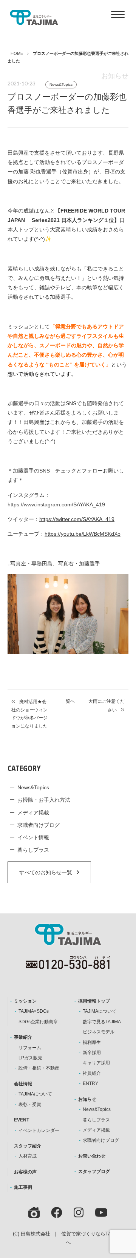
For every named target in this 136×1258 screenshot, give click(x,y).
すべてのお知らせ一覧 (45, 872)
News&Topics (61, 84)
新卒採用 (92, 1052)
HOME (17, 53)
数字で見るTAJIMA (102, 1021)
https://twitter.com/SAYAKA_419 (76, 519)
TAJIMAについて (35, 1094)
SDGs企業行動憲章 (38, 1021)
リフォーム (30, 1047)
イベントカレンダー (39, 1130)
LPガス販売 (30, 1057)
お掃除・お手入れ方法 (43, 800)
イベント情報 (33, 837)
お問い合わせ (91, 1156)
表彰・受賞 (30, 1104)
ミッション (25, 1001)
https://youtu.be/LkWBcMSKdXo (83, 534)
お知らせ (87, 1099)
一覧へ (68, 701)
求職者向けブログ (38, 825)
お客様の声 (25, 1171)
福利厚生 (92, 1042)
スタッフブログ (94, 1171)
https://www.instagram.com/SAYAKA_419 (56, 504)
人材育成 (28, 1156)
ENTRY (90, 1083)
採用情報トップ (94, 1001)
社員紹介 (92, 1073)
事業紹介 (23, 1037)
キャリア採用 (96, 1062)
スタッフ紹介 (27, 1146)
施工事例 (23, 1187)
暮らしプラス (33, 850)
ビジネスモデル (98, 1032)
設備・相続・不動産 (39, 1068)
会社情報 (23, 1083)
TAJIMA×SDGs (34, 1011)
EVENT (21, 1120)
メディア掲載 (33, 813)
